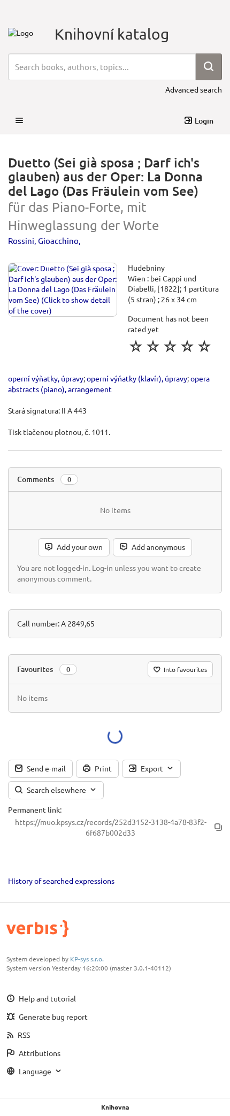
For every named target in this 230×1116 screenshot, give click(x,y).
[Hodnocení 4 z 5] (187, 346)
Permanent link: (35, 809)
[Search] (208, 66)
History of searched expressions (61, 880)
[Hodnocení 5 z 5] (204, 346)
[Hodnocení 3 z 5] (170, 346)
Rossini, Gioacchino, (44, 240)
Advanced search (193, 89)
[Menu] (19, 121)
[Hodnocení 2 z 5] (153, 346)
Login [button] (204, 121)
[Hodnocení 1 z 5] (136, 346)
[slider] (170, 346)
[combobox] (102, 66)
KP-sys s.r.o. (87, 958)
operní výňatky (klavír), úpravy (137, 378)
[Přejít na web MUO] (20, 31)
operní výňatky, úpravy (45, 378)
